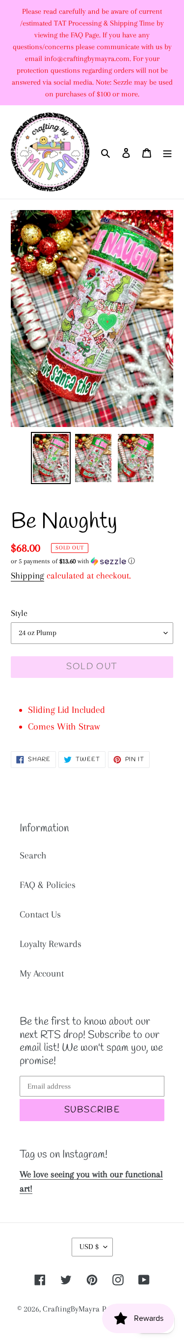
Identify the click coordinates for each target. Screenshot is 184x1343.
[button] (73, 561)
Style (19, 613)
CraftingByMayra (71, 1308)
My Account (42, 973)
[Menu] (167, 152)
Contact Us (40, 914)
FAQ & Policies (48, 885)
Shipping (27, 575)
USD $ (89, 1246)
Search (33, 855)
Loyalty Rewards (50, 944)
